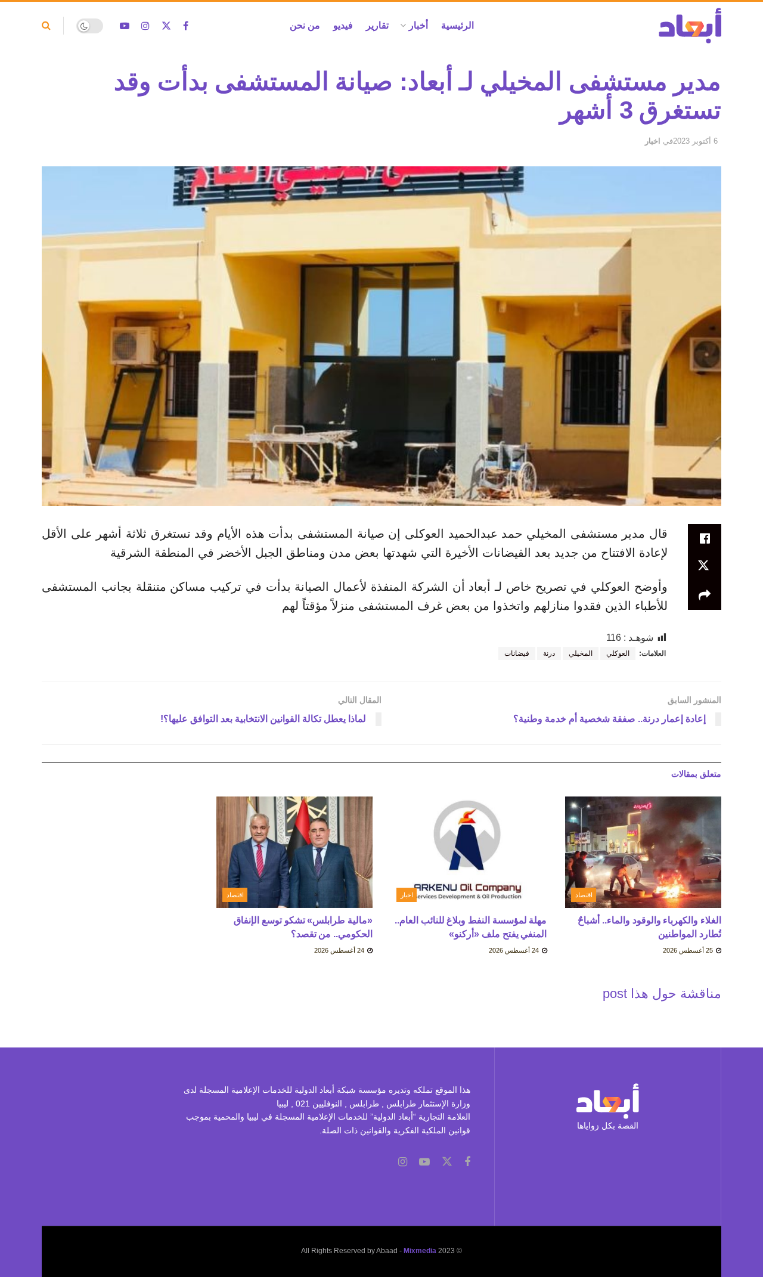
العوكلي (617, 653)
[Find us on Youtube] (124, 26)
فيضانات (516, 653)
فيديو (343, 25)
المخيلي (581, 653)
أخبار (418, 25)
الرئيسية (457, 25)
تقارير (377, 25)
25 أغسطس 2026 (689, 950)
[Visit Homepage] (690, 26)
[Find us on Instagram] (145, 26)
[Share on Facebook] (704, 538)
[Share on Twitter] (704, 567)
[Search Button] (46, 25)
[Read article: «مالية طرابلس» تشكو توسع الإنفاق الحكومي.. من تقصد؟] (294, 852)
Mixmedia (420, 1251)
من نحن (305, 25)
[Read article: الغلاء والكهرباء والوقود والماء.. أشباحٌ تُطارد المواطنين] (643, 852)
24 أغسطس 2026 (515, 950)
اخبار (652, 141)
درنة (549, 653)
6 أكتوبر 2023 (695, 141)
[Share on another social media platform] (704, 595)
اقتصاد (584, 894)
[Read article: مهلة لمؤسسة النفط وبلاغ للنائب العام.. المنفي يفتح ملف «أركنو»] (468, 852)
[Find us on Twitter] (166, 26)
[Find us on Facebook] (185, 26)
